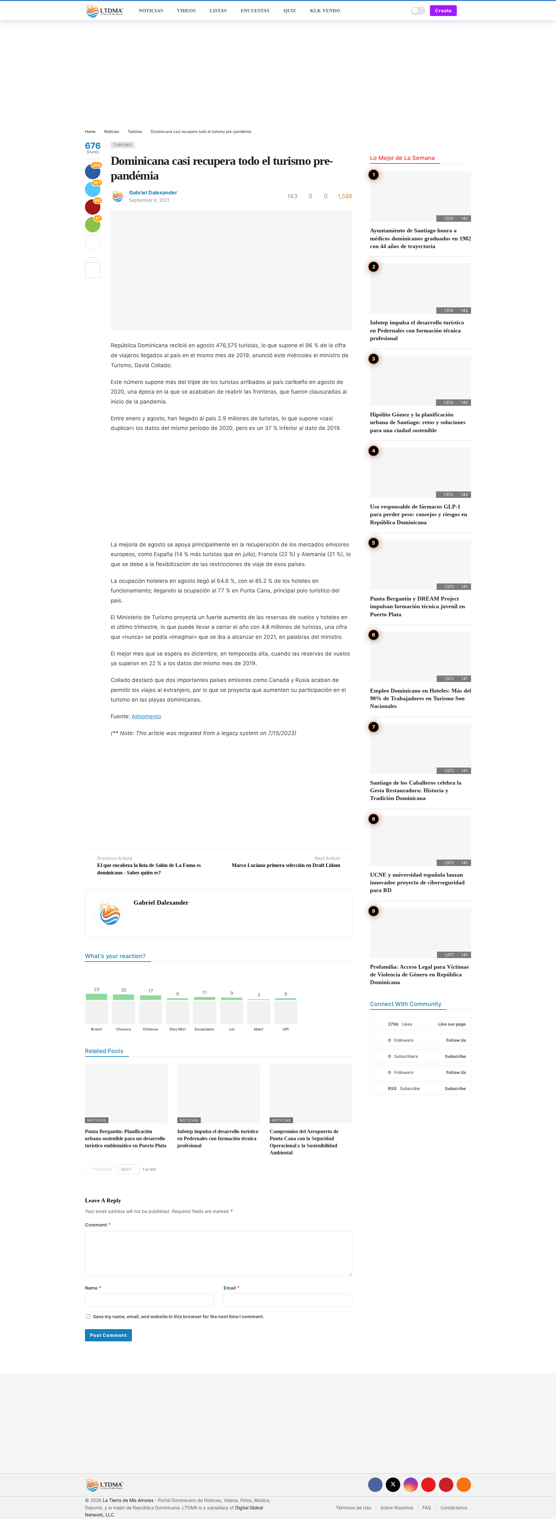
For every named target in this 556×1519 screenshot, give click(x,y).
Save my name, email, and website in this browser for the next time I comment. (178, 1316)
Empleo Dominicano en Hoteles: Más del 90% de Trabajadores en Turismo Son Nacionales (420, 698)
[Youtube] (428, 1484)
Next (126, 1169)
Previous (102, 1169)
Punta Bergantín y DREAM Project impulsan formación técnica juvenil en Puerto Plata (417, 606)
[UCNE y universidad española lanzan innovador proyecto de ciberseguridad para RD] (420, 840)
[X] (393, 1484)
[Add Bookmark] (92, 270)
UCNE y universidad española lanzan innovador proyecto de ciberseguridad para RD (417, 882)
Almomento (146, 716)
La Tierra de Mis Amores (128, 1500)
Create (443, 10)
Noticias (96, 1120)
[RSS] (464, 1484)
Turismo (123, 145)
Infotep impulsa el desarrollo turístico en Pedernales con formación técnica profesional (217, 1138)
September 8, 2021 (149, 200)
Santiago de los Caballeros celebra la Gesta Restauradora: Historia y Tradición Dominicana (415, 790)
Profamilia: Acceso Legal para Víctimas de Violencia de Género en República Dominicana (419, 975)
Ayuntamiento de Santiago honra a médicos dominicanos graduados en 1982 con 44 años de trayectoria (420, 238)
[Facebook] (375, 1484)
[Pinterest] (446, 1484)
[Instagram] (410, 1484)
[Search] (401, 10)
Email (232, 1288)
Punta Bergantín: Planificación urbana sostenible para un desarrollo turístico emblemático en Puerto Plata (125, 1138)
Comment (98, 1225)
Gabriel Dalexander (153, 192)
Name (93, 1288)
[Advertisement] (278, 75)
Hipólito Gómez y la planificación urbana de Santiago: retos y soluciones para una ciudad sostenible (418, 422)
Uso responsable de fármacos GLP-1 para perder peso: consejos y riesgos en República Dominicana (418, 514)
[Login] (466, 10)
